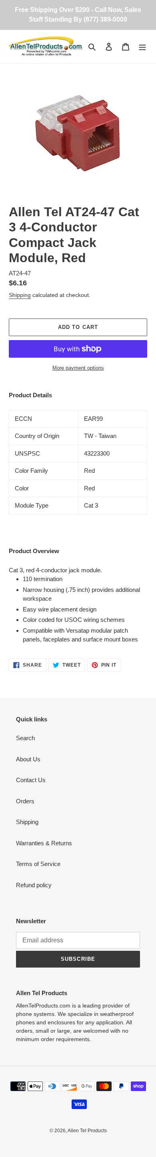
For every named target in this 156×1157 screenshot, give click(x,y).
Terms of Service (38, 863)
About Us (28, 759)
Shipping (20, 295)
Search (25, 738)
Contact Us (31, 780)
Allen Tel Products (87, 1130)
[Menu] (142, 46)
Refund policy (34, 885)
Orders (25, 801)
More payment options (78, 368)
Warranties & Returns (44, 843)
